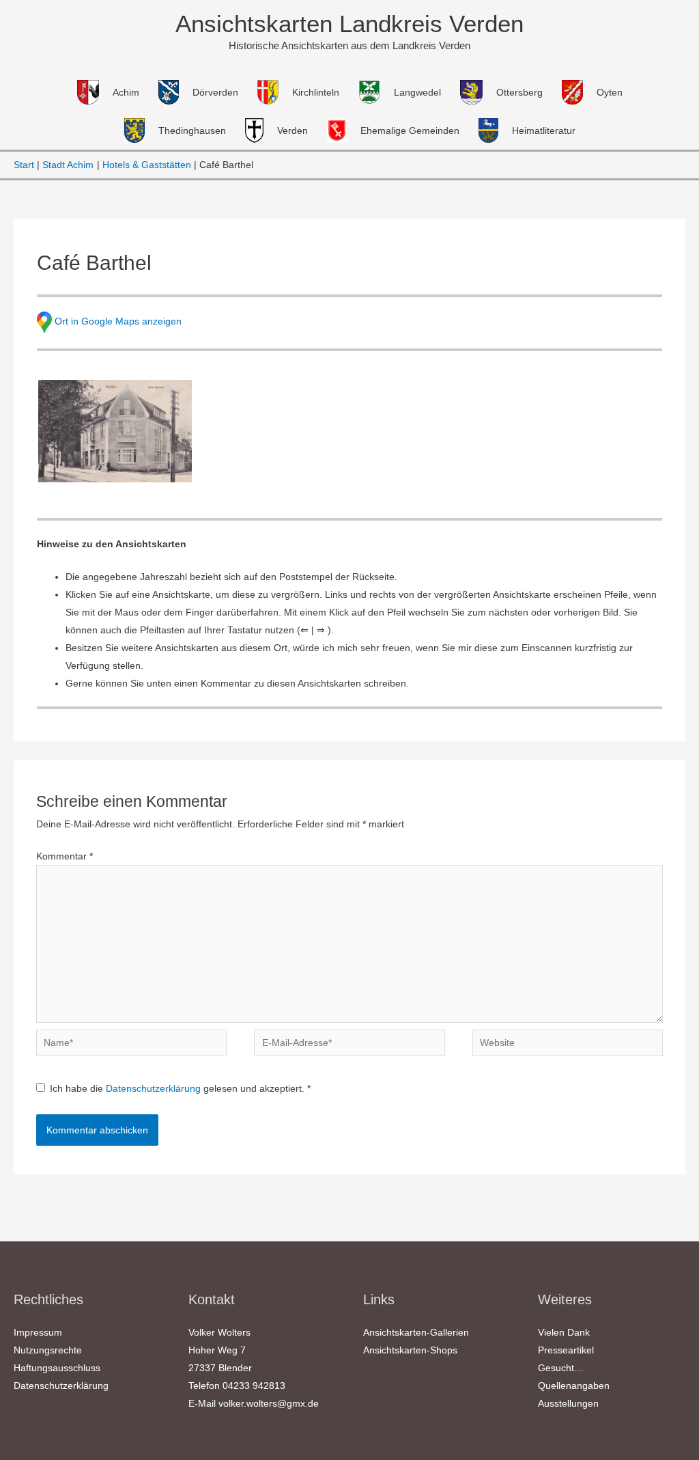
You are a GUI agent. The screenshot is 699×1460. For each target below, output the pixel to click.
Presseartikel (566, 1350)
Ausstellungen (568, 1403)
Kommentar (64, 856)
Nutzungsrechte (48, 1350)
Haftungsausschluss (57, 1367)
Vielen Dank (564, 1332)
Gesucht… (561, 1367)
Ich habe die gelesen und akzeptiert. (180, 1088)
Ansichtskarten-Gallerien (416, 1332)
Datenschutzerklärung (154, 1088)
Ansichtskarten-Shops (410, 1350)
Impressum (38, 1332)
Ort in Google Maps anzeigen (118, 321)
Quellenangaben (574, 1385)
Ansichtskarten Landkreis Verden (349, 23)
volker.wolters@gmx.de (268, 1403)
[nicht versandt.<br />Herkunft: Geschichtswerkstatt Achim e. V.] (115, 431)
